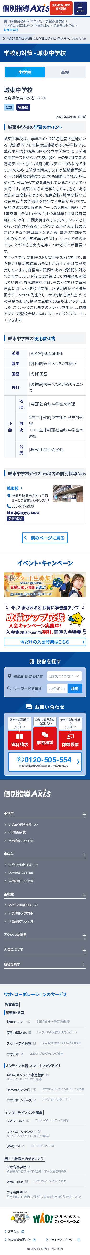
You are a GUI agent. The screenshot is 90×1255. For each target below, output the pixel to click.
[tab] (25, 72)
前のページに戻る (48, 538)
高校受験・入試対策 (20, 873)
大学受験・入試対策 (20, 913)
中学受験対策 (17, 832)
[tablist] (45, 72)
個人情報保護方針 (19, 1240)
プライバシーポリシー (62, 1240)
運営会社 (13, 1231)
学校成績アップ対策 (20, 841)
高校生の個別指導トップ (23, 905)
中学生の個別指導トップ (23, 865)
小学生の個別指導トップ (23, 824)
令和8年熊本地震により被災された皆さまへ (46, 38)
